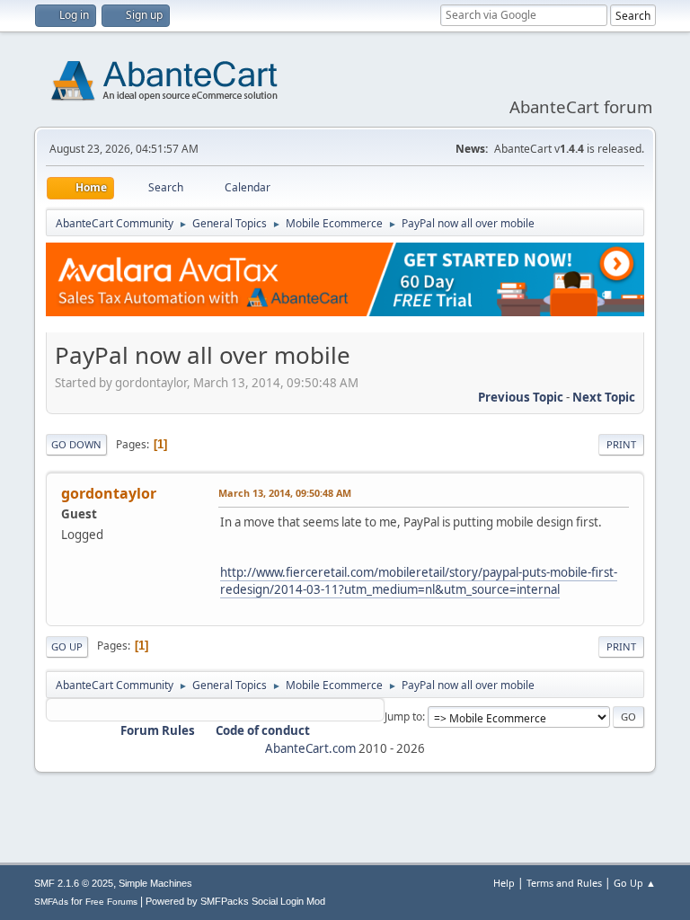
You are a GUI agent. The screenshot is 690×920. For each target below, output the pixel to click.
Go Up (67, 646)
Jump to (403, 716)
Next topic (603, 397)
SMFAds (51, 902)
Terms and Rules (564, 882)
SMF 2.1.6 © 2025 (73, 883)
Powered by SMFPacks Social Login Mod (235, 901)
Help (504, 882)
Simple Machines (155, 883)
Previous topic (520, 397)
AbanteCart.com (310, 748)
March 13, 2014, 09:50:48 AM (284, 493)
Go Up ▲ (635, 882)
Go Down (76, 444)
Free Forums (111, 902)
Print (621, 444)
